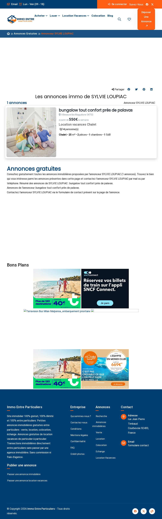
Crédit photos (77, 454)
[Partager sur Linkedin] (151, 89)
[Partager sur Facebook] (129, 89)
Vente (98, 432)
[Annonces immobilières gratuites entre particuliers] (8, 33)
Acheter (39, 15)
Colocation (98, 15)
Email (14, 4)
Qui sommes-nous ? (80, 416)
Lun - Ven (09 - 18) (33, 4)
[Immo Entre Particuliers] (20, 19)
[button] (129, 19)
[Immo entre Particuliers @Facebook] (147, 4)
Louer (53, 15)
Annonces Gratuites (25, 33)
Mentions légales (79, 435)
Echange (100, 451)
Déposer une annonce (146, 17)
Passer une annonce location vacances (27, 480)
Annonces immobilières (99, 424)
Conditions (75, 429)
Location (100, 439)
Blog (110, 15)
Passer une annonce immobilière (23, 474)
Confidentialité (77, 441)
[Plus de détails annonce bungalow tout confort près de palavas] (31, 132)
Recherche (101, 416)
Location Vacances (74, 15)
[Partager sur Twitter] (136, 89)
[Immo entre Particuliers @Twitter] (152, 4)
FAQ (72, 447)
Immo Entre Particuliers (41, 508)
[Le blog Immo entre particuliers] (152, 511)
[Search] (119, 19)
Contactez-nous (78, 422)
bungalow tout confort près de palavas (96, 110)
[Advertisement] (81, 62)
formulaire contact (138, 445)
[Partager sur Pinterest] (144, 89)
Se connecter (119, 4)
